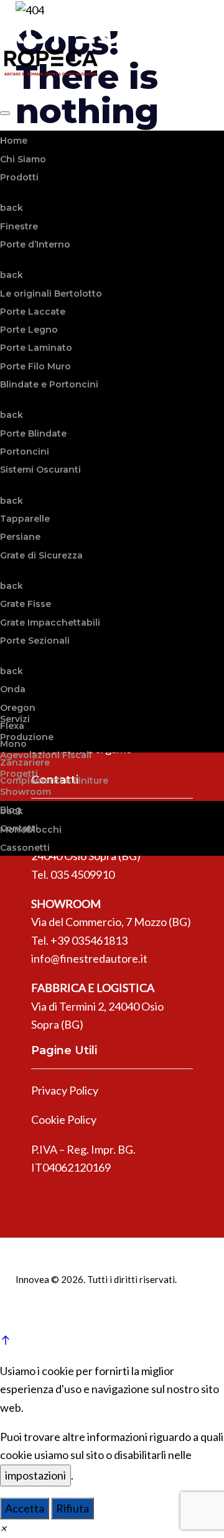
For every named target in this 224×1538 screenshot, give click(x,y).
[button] (3, 1528)
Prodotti (19, 177)
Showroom (25, 791)
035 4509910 (82, 874)
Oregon (17, 707)
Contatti (19, 828)
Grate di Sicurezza (41, 555)
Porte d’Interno (35, 244)
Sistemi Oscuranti (40, 469)
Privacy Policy (64, 1090)
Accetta (24, 1508)
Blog (10, 809)
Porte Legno (29, 329)
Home (13, 140)
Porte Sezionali (35, 640)
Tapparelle (25, 518)
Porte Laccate (32, 311)
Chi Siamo (23, 159)
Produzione (27, 737)
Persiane (20, 536)
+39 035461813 (89, 940)
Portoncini (24, 451)
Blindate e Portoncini (49, 384)
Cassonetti (25, 847)
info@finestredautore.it (89, 958)
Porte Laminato (36, 347)
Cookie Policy (63, 1119)
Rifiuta (72, 1508)
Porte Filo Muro (35, 366)
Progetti (19, 773)
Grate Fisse (25, 603)
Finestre (19, 226)
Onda (13, 689)
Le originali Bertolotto (51, 293)
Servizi (15, 719)
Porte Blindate (33, 433)
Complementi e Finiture (54, 780)
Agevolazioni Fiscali (45, 755)
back (11, 207)
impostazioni (35, 1475)
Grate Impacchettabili (50, 622)
